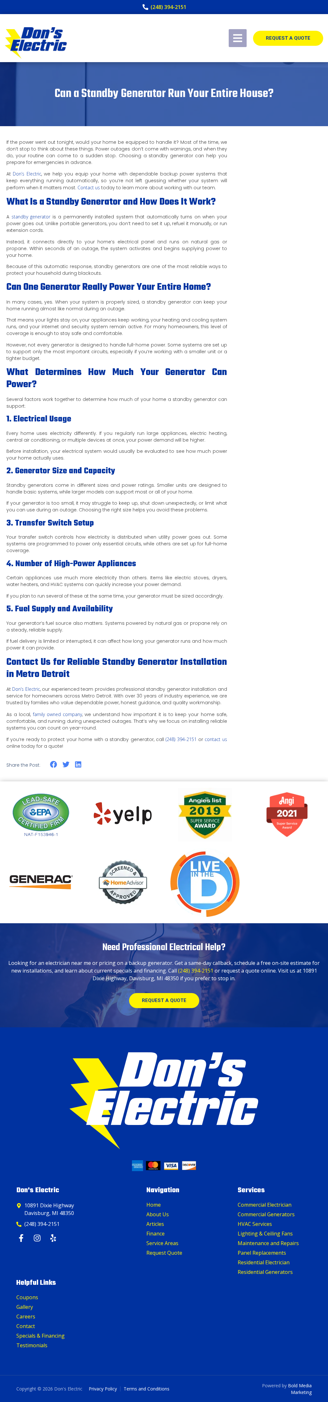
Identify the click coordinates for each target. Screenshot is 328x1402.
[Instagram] (38, 1238)
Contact (25, 1326)
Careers (25, 1316)
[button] (53, 764)
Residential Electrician (264, 1262)
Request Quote (164, 1253)
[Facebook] (22, 1238)
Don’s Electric (27, 174)
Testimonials (31, 1345)
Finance (155, 1233)
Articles (155, 1224)
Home (153, 1205)
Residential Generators (265, 1272)
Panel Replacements (262, 1253)
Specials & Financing (40, 1336)
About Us (157, 1214)
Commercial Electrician (264, 1205)
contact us (216, 739)
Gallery (24, 1307)
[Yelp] (54, 1238)
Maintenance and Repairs (268, 1243)
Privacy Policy (103, 1389)
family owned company (57, 714)
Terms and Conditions (146, 1389)
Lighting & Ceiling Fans (265, 1233)
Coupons (27, 1297)
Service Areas (162, 1243)
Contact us (89, 187)
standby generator (31, 217)
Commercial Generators (266, 1214)
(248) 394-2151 (181, 739)
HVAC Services (255, 1224)
